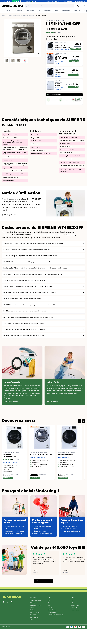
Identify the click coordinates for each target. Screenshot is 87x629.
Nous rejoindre (33, 615)
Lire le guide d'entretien (11, 402)
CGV (72, 600)
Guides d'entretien (52, 612)
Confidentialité (74, 607)
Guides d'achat (52, 610)
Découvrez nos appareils (43, 581)
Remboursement (75, 610)
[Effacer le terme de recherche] (71, 7)
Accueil (3, 15)
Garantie (32, 607)
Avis (49, 605)
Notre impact (33, 603)
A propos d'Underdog (35, 600)
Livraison (32, 610)
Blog (49, 603)
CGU (72, 603)
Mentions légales (75, 605)
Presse (31, 619)
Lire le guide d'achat (52, 402)
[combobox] (49, 6)
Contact (50, 607)
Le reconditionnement (35, 605)
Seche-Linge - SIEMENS (28, 15)
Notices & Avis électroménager (56, 615)
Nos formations (34, 617)
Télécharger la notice (10, 215)
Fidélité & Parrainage (35, 612)
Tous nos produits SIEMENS (13, 15)
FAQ (49, 600)
